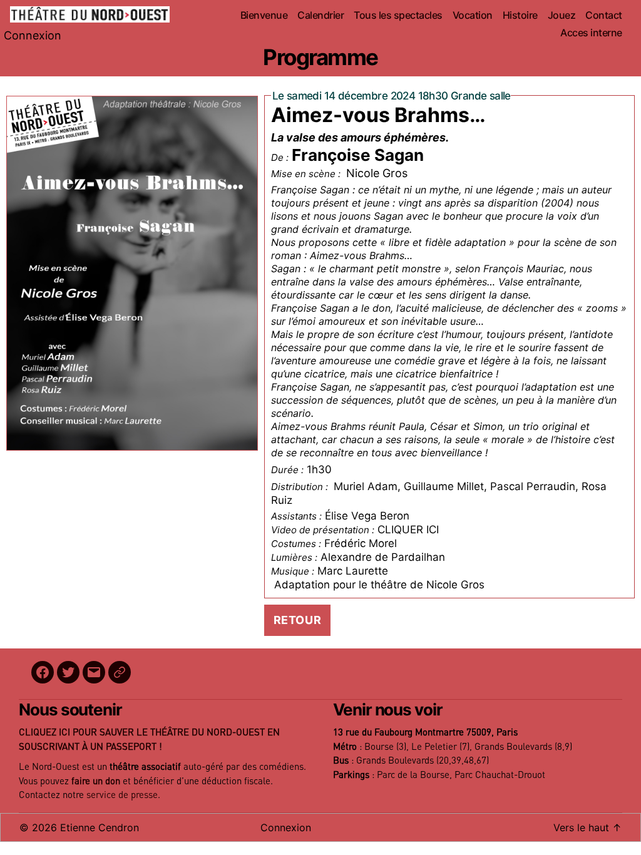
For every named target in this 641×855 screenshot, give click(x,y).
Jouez (562, 15)
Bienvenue (264, 15)
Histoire (520, 15)
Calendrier (320, 15)
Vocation (473, 15)
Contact (603, 15)
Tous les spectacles (398, 15)
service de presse (122, 795)
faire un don (95, 781)
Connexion (32, 35)
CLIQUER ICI (408, 529)
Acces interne (591, 33)
